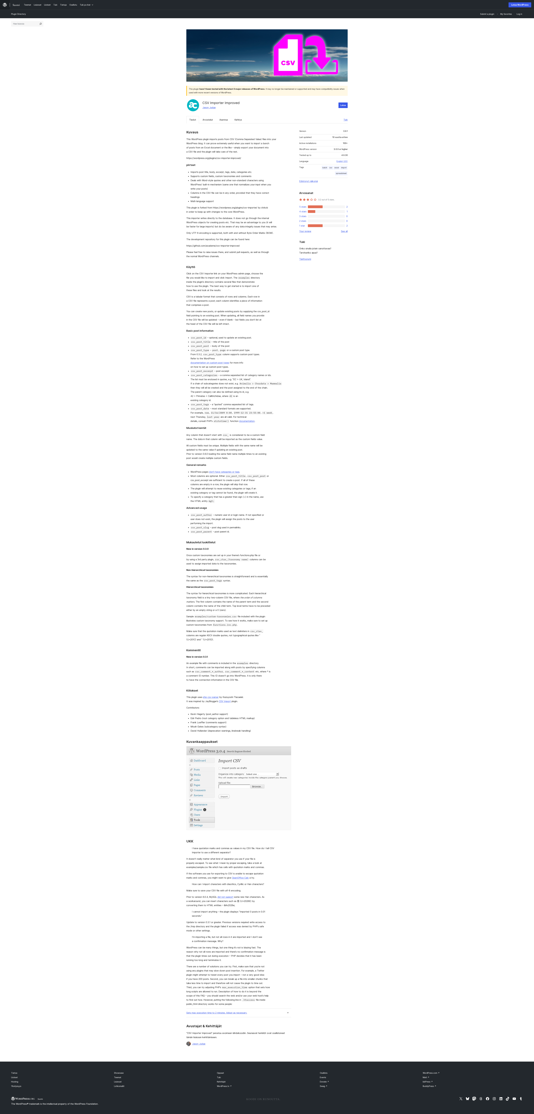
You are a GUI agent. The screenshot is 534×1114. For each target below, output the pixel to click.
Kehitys (238, 119)
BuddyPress (429, 1086)
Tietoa (14, 1073)
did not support (225, 897)
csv (330, 168)
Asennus (223, 119)
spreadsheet (341, 173)
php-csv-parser (211, 697)
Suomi (40, 1099)
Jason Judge (209, 107)
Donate (324, 1081)
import (344, 168)
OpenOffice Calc (240, 877)
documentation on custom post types (210, 362)
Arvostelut (208, 119)
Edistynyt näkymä (308, 181)
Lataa (343, 105)
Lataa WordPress (520, 5)
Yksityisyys (16, 1086)
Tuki (345, 119)
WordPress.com (431, 1073)
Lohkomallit (119, 1086)
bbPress (428, 1081)
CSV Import (225, 701)
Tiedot (192, 119)
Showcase (119, 1073)
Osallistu (323, 1073)
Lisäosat (118, 1081)
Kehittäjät (221, 1081)
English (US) (342, 161)
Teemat (117, 1077)
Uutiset (14, 1077)
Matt (426, 1077)
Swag (323, 1086)
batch (324, 168)
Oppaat (220, 1073)
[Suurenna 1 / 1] (287, 750)
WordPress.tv (224, 1086)
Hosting (14, 1081)
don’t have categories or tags (224, 471)
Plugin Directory (18, 14)
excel (336, 168)
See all (344, 231)
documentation (247, 421)
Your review (305, 231)
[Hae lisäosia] (40, 24)
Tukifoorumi (305, 259)
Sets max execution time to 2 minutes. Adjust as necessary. (216, 1013)
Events (323, 1077)
